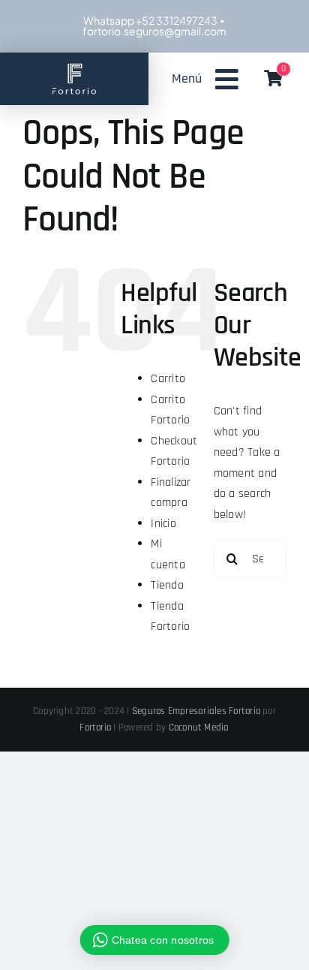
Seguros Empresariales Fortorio (196, 711)
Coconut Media (199, 727)
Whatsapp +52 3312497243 (150, 20)
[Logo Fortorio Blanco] (74, 66)
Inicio (163, 524)
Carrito (168, 379)
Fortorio (95, 727)
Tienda (167, 585)
